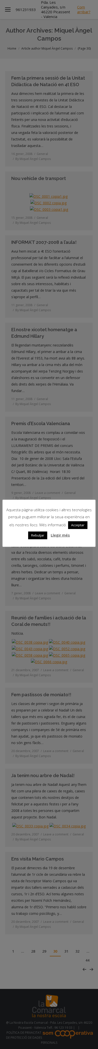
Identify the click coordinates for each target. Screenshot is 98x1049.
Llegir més (60, 535)
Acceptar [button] (77, 525)
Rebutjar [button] (37, 535)
